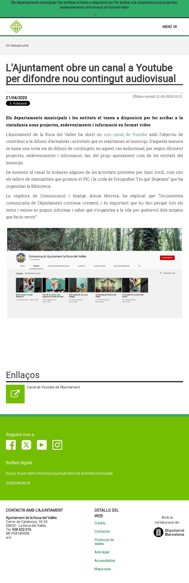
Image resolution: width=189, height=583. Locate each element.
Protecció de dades (104, 541)
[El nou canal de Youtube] (94, 273)
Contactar (102, 531)
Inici (9, 45)
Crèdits (100, 523)
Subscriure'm (18, 483)
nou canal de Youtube (126, 134)
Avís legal (101, 552)
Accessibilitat (104, 561)
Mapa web (102, 569)
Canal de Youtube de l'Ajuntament (53, 387)
